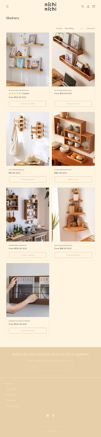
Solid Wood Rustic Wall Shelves (17, 245)
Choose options (28, 104)
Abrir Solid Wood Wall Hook (17, 170)
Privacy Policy (11, 389)
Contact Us (10, 400)
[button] (7, 6)
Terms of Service (12, 406)
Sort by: (59, 28)
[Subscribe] (70, 368)
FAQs (8, 384)
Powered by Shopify (56, 431)
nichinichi (46, 431)
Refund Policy (11, 395)
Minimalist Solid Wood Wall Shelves (19, 90)
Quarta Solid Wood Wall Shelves (63, 245)
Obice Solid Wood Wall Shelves (63, 90)
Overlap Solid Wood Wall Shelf (63, 170)
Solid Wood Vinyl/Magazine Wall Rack (19, 321)
